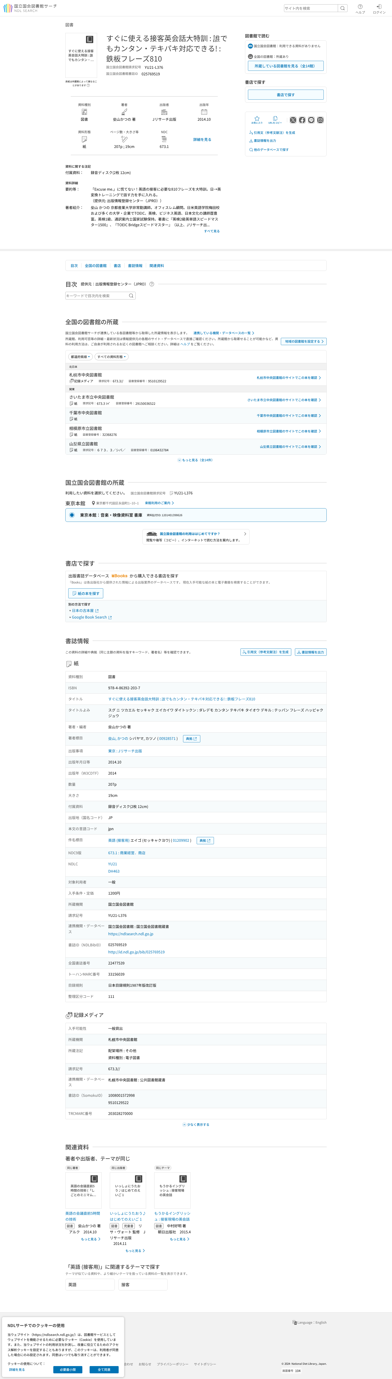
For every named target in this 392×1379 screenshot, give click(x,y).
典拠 (189, 738)
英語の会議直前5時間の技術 (82, 1216)
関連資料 (156, 265)
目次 (74, 265)
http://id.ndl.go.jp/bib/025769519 (136, 952)
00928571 (167, 738)
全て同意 (104, 1369)
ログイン (379, 12)
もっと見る (89, 1239)
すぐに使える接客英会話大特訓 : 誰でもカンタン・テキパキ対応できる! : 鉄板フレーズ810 (181, 699)
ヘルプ (360, 12)
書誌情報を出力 (265, 140)
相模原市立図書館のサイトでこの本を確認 (287, 431)
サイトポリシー (205, 1364)
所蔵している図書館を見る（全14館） (286, 66)
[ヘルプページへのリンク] (88, 84)
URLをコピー (275, 122)
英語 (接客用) (119, 840)
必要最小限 (68, 1369)
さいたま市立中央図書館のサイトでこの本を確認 (282, 400)
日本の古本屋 (83, 610)
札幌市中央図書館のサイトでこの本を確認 (287, 377)
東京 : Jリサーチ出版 (125, 750)
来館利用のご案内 (157, 503)
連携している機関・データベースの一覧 (222, 333)
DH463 (114, 871)
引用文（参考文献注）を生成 (274, 132)
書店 (117, 265)
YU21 (112, 863)
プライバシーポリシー (173, 1364)
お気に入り (257, 122)
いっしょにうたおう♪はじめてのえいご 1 (128, 1216)
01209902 (181, 840)
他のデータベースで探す (271, 149)
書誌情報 (135, 265)
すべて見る (212, 231)
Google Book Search (90, 617)
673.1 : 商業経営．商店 (126, 852)
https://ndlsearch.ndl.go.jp (130, 933)
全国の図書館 (96, 265)
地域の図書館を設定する (302, 341)
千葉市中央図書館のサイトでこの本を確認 (287, 415)
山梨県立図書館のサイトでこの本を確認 (288, 446)
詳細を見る (202, 139)
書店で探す (286, 94)
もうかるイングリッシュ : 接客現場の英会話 (172, 1216)
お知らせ (145, 1364)
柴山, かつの (118, 738)
